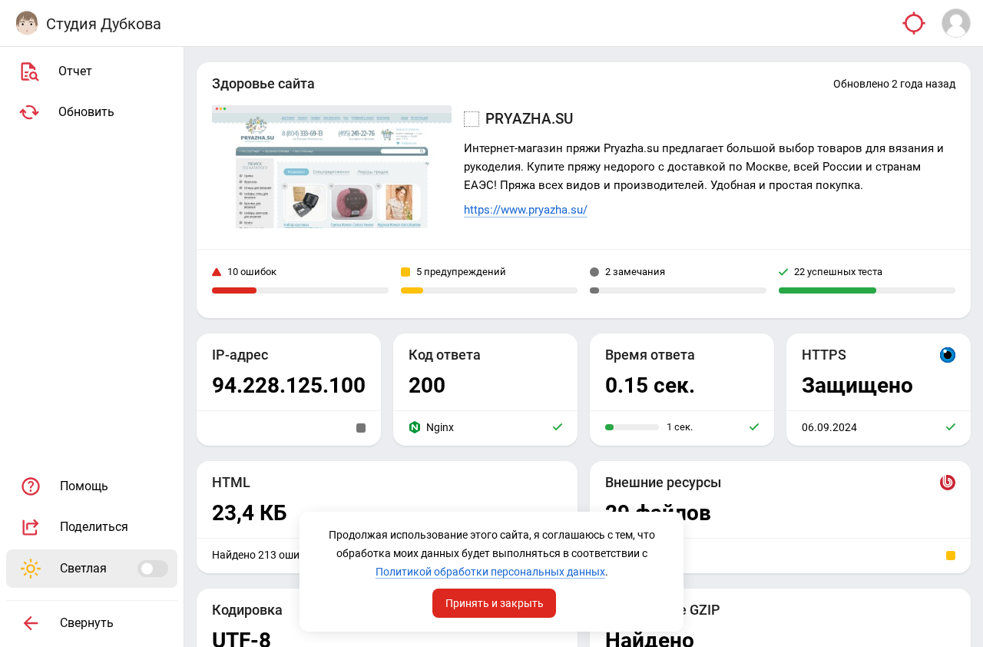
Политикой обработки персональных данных (490, 572)
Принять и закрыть (494, 603)
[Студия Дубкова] (26, 23)
